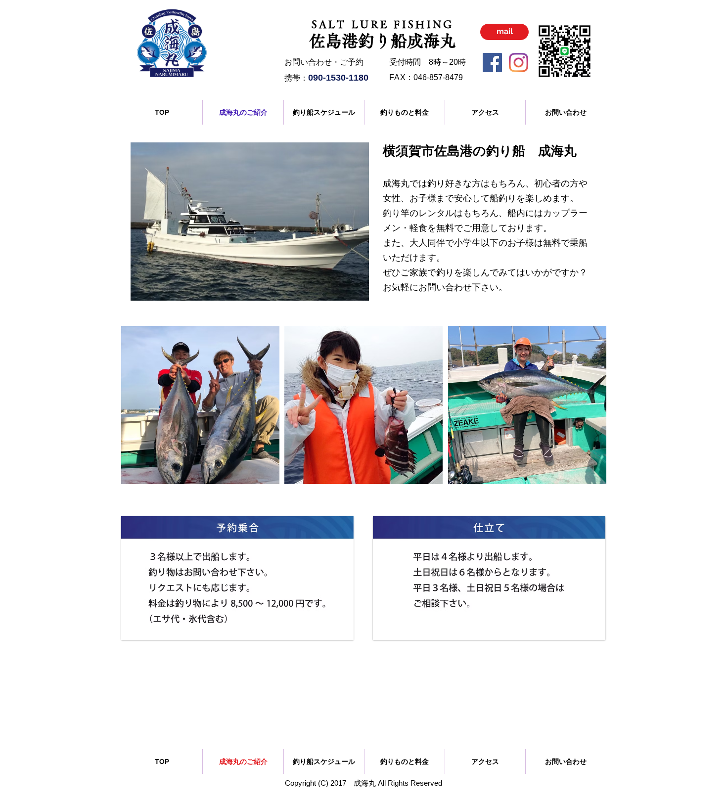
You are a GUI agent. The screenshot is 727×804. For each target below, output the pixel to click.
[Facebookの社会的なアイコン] (492, 62)
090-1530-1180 (338, 78)
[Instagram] (518, 62)
